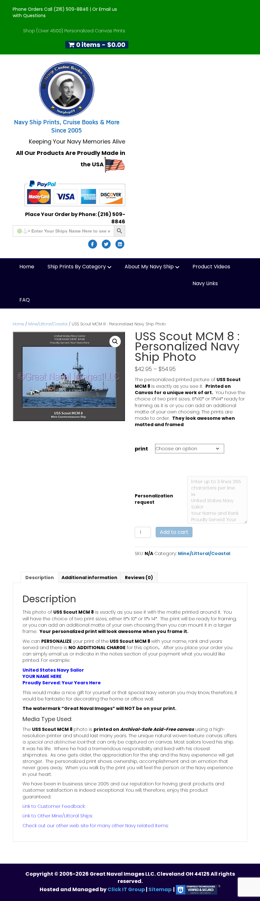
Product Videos (211, 266)
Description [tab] (39, 577)
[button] (115, 341)
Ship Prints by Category (77, 266)
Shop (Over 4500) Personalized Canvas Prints (74, 31)
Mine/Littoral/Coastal (48, 324)
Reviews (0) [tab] (139, 577)
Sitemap (160, 889)
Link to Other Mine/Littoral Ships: (58, 816)
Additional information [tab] (89, 577)
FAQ (24, 300)
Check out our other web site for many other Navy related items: (96, 825)
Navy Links (205, 283)
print (141, 448)
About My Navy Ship (149, 266)
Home (26, 266)
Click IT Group (126, 889)
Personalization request (154, 499)
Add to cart (174, 532)
